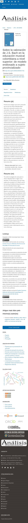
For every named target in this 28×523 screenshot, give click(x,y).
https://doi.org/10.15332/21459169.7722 (14, 70)
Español (7, 337)
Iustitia (3, 496)
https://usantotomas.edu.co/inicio (14, 460)
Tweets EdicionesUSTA (6, 518)
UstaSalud (4, 501)
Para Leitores (8, 404)
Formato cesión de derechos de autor (14, 352)
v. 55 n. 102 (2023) (17, 27)
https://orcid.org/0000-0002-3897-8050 (15, 76)
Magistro (4, 506)
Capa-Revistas (7, 4)
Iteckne (4, 478)
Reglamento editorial (10, 364)
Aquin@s (4, 508)
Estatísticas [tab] (13, 89)
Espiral (4, 499)
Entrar (4, 7)
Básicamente (5, 487)
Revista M (4, 503)
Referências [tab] (17, 92)
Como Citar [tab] (6, 95)
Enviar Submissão (14, 327)
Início (4, 27)
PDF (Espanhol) (7, 83)
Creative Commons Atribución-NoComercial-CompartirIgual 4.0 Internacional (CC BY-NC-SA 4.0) (14, 292)
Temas (3, 485)
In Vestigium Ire (6, 489)
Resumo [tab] (6, 89)
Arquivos (9, 27)
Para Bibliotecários (10, 408)
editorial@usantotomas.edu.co (19, 455)
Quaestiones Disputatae (8, 483)
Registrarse (21, 4)
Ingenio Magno (5, 480)
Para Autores (8, 406)
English (7, 335)
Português (14, 4)
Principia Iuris (5, 494)
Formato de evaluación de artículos (14, 350)
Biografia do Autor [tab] (8, 92)
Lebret (3, 492)
